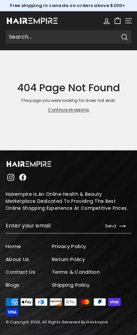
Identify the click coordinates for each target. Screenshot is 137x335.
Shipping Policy (71, 284)
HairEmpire (97, 322)
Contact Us (20, 271)
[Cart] (117, 20)
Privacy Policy (69, 246)
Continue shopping (68, 110)
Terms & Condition (76, 271)
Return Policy (68, 259)
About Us (17, 259)
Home (13, 246)
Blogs (13, 284)
